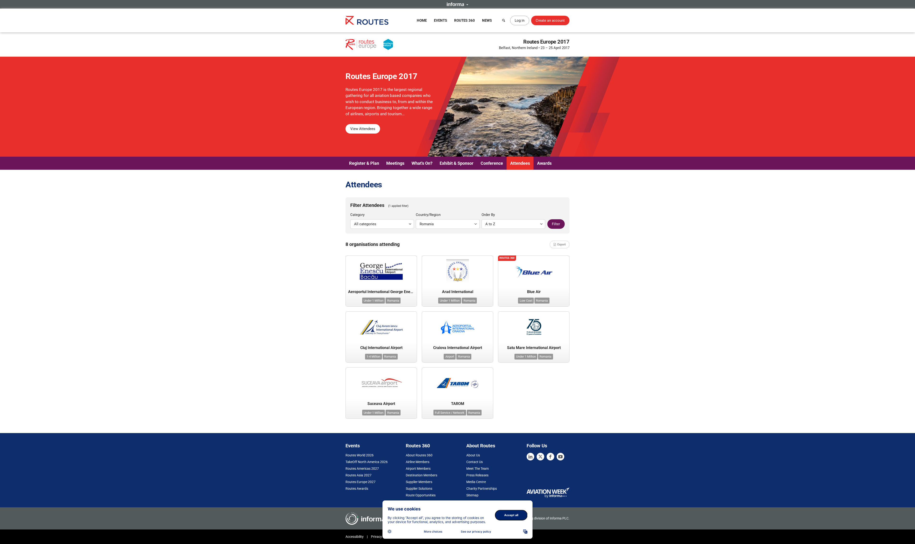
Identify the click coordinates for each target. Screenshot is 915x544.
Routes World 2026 (360, 455)
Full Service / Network (449, 412)
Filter (556, 224)
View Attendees (362, 129)
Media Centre (476, 482)
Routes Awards (357, 488)
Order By (488, 215)
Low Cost (526, 300)
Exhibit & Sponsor (456, 163)
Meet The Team (477, 468)
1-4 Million (373, 356)
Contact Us (474, 462)
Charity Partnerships (481, 488)
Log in (519, 20)
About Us (473, 455)
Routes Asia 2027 (358, 475)
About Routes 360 (419, 455)
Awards (544, 163)
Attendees (520, 163)
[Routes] (367, 20)
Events (440, 20)
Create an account (550, 20)
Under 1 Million (373, 300)
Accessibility (355, 537)
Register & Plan (364, 163)
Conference (492, 163)
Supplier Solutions (419, 488)
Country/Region (428, 215)
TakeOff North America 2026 (367, 462)
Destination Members (421, 475)
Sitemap (472, 495)
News (487, 20)
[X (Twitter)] (540, 456)
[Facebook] (550, 456)
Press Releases (477, 475)
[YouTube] (560, 456)
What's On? (422, 163)
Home (422, 20)
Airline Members (417, 462)
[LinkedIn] (530, 456)
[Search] (503, 20)
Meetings (395, 163)
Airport (449, 356)
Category (357, 215)
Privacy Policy (381, 537)
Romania (393, 300)
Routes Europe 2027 (361, 482)
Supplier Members (419, 482)
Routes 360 (464, 20)
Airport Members (418, 468)
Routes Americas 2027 (362, 468)
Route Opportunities (421, 495)
